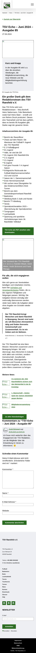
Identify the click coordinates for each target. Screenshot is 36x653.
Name (5, 493)
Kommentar (7, 469)
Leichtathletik (6, 576)
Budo (4, 574)
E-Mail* (4, 615)
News (10, 13)
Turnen (4, 584)
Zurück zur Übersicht (12, 19)
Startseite (4, 13)
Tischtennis (6, 581)
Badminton (5, 571)
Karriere (4, 589)
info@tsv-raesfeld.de (13, 563)
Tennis (4, 579)
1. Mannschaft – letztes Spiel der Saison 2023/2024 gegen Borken (22, 395)
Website (5, 511)
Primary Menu (32, 4)
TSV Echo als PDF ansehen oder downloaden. (17, 231)
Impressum (18, 640)
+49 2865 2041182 (12, 560)
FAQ (3, 597)
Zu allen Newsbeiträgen (14, 417)
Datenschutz (18, 643)
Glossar (4, 594)
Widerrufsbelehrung (18, 648)
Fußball (4, 569)
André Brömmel (14, 429)
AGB (18, 645)
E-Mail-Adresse (9, 502)
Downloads (5, 592)
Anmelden (9, 626)
